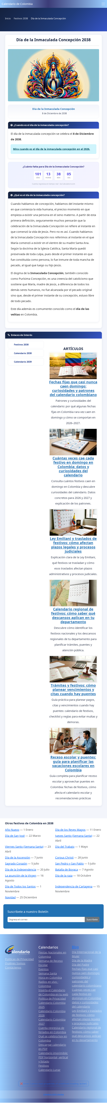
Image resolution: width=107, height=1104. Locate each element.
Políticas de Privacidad (19, 959)
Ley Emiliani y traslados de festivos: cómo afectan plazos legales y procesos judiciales (73, 545)
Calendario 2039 (23, 361)
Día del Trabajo (64, 846)
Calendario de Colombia (17, 4)
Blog (75, 947)
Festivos (43, 1066)
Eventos (43, 969)
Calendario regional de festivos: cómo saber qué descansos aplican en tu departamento (73, 615)
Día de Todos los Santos (20, 886)
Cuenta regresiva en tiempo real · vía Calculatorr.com (53, 184)
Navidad (10, 897)
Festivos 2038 (21, 344)
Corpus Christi (64, 857)
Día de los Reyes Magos (70, 830)
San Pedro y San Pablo (69, 863)
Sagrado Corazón (16, 863)
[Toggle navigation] (103, 4)
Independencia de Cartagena (73, 886)
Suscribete (92, 919)
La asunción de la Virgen (20, 875)
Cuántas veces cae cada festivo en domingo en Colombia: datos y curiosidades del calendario (73, 466)
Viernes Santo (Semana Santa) (24, 846)
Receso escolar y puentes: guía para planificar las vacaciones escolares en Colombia (73, 763)
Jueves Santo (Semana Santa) (73, 836)
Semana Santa (47, 973)
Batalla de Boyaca (66, 869)
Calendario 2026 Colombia (53, 1094)
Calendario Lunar (49, 1070)
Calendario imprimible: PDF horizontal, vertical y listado (53, 1057)
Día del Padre (80, 964)
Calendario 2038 (23, 353)
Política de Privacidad (52, 998)
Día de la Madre (82, 960)
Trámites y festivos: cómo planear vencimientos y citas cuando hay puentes (73, 689)
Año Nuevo (12, 830)
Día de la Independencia (20, 869)
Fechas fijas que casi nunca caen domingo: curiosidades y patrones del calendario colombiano (73, 388)
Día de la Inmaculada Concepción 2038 (53, 39)
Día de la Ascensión (17, 857)
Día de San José (15, 836)
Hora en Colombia (50, 977)
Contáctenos (13, 967)
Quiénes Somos (15, 963)
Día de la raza (63, 875)
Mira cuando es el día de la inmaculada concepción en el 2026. (51, 149)
